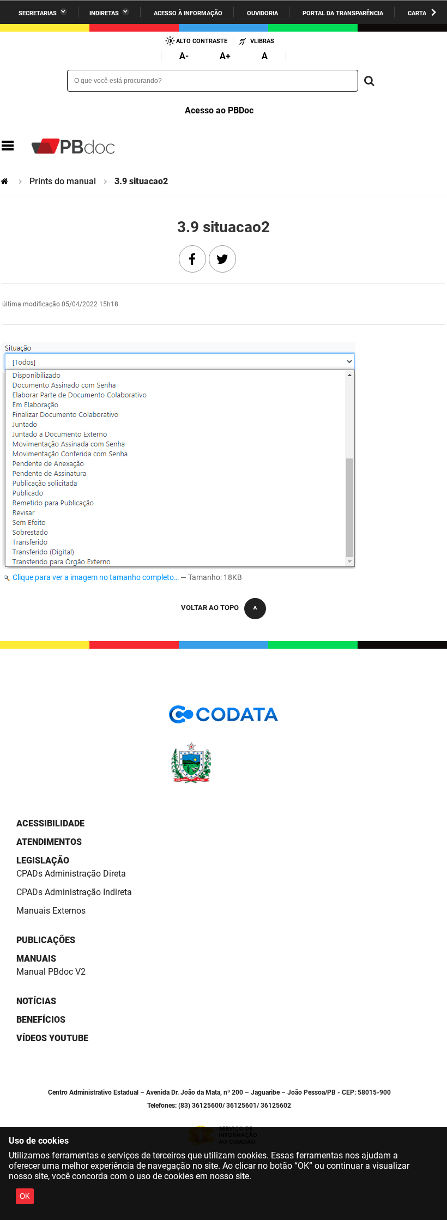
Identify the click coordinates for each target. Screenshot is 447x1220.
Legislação (42, 860)
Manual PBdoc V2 (51, 972)
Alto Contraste (201, 41)
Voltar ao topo (210, 607)
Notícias (36, 1001)
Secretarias (38, 13)
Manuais (36, 958)
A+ (225, 56)
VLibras (262, 41)
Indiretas (104, 13)
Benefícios (40, 1019)
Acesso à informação (188, 13)
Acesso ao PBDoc (219, 110)
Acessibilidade (50, 823)
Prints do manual (62, 181)
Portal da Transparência (343, 13)
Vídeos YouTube (52, 1038)
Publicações (45, 940)
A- (184, 56)
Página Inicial (5, 181)
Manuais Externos (51, 910)
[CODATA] (223, 718)
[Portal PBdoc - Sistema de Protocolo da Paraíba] (73, 146)
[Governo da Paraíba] (223, 781)
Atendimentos (49, 842)
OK (25, 1196)
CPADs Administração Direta (71, 873)
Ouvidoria (262, 13)
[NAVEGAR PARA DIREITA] (433, 12)
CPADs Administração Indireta (74, 892)
